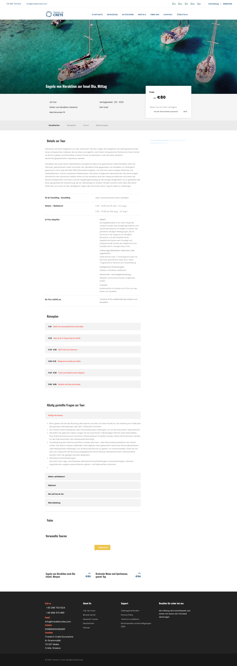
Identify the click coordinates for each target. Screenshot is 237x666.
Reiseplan (71, 125)
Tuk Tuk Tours (89, 610)
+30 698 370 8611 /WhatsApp (164, 149)
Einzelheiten (54, 125)
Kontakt (168, 14)
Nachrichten (88, 623)
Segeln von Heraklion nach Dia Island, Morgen (60, 575)
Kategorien (128, 14)
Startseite (97, 14)
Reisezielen (112, 14)
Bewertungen (102, 125)
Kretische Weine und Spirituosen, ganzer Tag (112, 575)
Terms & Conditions (130, 619)
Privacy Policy (127, 615)
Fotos (86, 125)
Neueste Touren (90, 619)
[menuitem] (182, 15)
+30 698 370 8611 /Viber (161, 156)
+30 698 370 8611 (158, 169)
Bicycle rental (89, 615)
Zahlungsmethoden (130, 610)
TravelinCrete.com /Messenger (165, 162)
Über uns (154, 14)
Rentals (142, 14)
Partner (86, 627)
